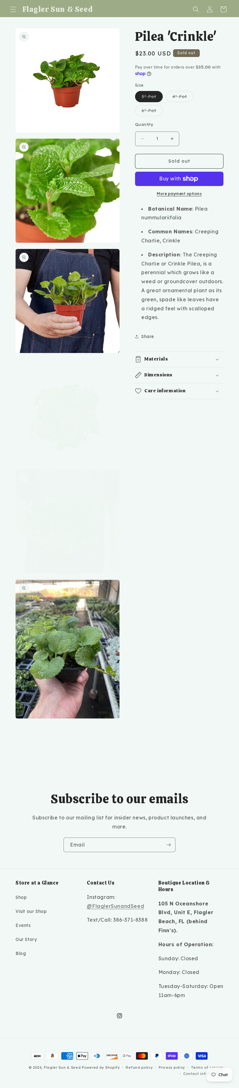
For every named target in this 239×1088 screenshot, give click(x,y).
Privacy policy (172, 1067)
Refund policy (139, 1067)
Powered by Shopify (101, 1067)
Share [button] (147, 336)
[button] (13, 9)
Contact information (203, 1073)
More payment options (179, 193)
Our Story (26, 939)
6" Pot (152, 111)
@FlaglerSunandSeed (115, 906)
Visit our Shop (31, 911)
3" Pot (152, 97)
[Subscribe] (168, 844)
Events (23, 925)
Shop (21, 897)
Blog (21, 953)
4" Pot (183, 97)
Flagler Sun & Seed (62, 1067)
